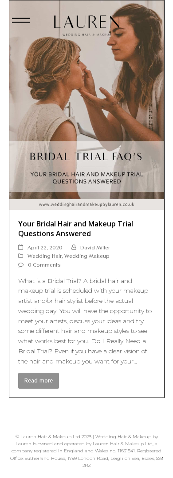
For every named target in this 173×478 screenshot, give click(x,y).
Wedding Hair (45, 255)
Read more (38, 380)
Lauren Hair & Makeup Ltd (50, 437)
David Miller (95, 247)
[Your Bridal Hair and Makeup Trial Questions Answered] (86, 104)
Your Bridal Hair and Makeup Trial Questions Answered (75, 228)
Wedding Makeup (87, 255)
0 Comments (44, 264)
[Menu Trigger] (21, 23)
